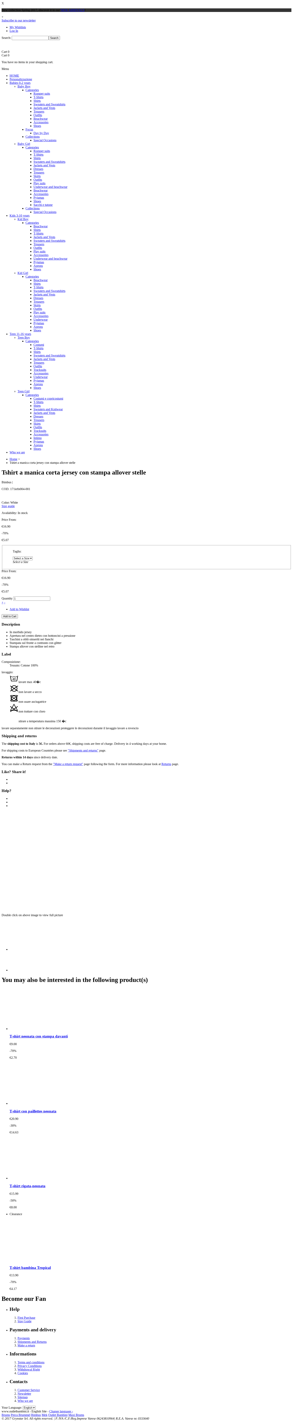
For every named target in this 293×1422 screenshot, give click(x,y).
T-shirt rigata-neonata (27, 1186)
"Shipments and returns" (83, 750)
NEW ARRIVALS (73, 10)
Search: (6, 37)
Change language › (61, 1411)
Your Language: (12, 1407)
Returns (166, 764)
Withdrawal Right (29, 1369)
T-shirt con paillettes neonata (33, 1111)
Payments (24, 1338)
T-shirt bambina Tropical (30, 1268)
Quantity (7, 598)
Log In (14, 30)
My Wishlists (18, 27)
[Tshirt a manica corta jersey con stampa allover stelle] (51, 860)
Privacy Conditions (30, 1366)
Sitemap (23, 1397)
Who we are (25, 1400)
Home (13, 459)
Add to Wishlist (19, 609)
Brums (6, 1415)
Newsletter (24, 1393)
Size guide (8, 506)
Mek (44, 1415)
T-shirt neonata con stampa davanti (39, 1036)
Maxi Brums (76, 1415)
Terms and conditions (31, 1362)
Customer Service (29, 1390)
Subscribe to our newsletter (19, 20)
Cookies (23, 1373)
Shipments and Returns (32, 1341)
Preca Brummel (20, 1415)
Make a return (26, 1345)
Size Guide (24, 1321)
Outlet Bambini (58, 1415)
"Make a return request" (68, 764)
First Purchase (26, 1317)
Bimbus (36, 1415)
